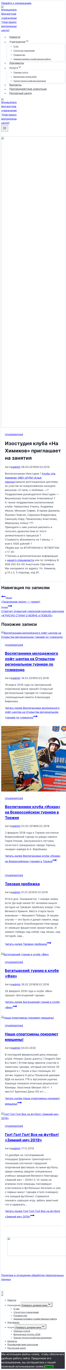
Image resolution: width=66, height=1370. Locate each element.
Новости (14, 36)
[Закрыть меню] (2, 1293)
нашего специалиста (20, 560)
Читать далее (32, 712)
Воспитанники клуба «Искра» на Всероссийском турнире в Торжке (32, 812)
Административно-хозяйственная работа (32, 59)
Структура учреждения (24, 50)
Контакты (15, 84)
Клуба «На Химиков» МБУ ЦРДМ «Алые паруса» (30, 477)
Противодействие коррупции (28, 89)
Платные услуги (21, 72)
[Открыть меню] (4, 128)
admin (16, 466)
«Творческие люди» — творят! (20, 599)
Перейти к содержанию (16, 3)
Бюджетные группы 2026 (25, 76)
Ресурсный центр (20, 93)
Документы (16, 63)
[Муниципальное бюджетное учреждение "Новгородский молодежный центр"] (9, 30)
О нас (16, 46)
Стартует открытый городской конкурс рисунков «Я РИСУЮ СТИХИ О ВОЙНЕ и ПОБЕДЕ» (32, 611)
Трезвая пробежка (22, 884)
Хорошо (49, 1367)
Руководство (19, 55)
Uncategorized (14, 434)
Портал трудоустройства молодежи (30, 81)
